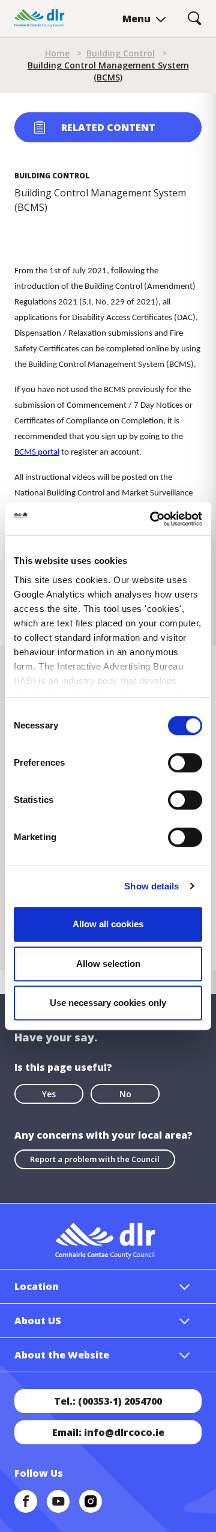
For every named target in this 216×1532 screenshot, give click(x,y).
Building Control (120, 53)
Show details (151, 886)
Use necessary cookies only (108, 1003)
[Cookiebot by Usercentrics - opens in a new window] (152, 519)
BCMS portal (36, 452)
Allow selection (108, 963)
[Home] (39, 18)
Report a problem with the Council (95, 1159)
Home (57, 53)
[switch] (185, 762)
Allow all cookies (108, 924)
